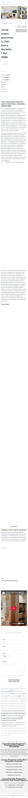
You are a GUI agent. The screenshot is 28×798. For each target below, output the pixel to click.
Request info (21, 30)
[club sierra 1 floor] (14, 467)
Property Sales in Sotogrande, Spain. (14, 772)
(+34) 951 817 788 (19, 785)
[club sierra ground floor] (14, 359)
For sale (2, 2)
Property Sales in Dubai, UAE (14, 775)
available (7, 79)
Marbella (21, 532)
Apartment (9, 2)
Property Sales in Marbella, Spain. (14, 764)
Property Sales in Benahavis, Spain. (14, 766)
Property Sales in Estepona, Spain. (14, 769)
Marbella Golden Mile (12, 580)
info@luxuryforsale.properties (15, 787)
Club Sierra (15, 532)
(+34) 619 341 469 (11, 785)
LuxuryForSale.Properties (11, 534)
